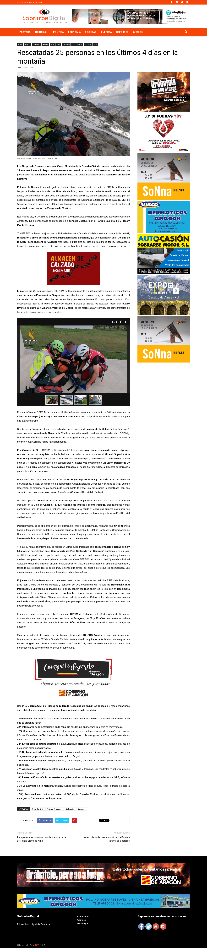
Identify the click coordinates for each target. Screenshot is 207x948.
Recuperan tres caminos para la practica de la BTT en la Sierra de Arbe (41, 839)
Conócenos (83, 916)
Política (58, 31)
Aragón (27, 44)
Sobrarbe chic (77, 44)
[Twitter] (182, 2)
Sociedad (91, 31)
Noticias (40, 31)
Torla (95, 44)
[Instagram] (176, 2)
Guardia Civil (37, 809)
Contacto (82, 920)
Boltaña (45, 44)
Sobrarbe (70, 809)
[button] (186, 32)
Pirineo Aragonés (54, 809)
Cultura (106, 31)
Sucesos (138, 31)
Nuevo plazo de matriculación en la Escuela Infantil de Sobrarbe (107, 839)
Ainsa (20, 44)
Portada (25, 31)
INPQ (37, 945)
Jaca (52, 44)
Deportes (122, 31)
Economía (74, 31)
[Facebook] (171, 2)
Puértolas (66, 44)
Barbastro (36, 44)
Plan (58, 44)
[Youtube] (187, 2)
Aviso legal (82, 923)
